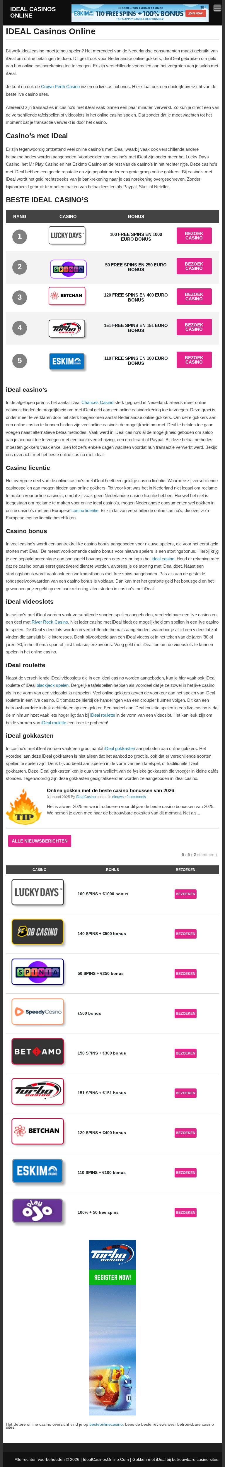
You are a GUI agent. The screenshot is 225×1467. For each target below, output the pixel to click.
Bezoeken (185, 894)
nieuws (118, 797)
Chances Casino (97, 402)
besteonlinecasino (106, 1424)
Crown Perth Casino (60, 86)
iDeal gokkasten (119, 748)
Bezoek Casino (194, 235)
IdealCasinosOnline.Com (106, 1459)
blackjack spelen (53, 685)
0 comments (136, 797)
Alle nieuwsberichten (40, 840)
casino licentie (84, 510)
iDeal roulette (102, 715)
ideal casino (163, 558)
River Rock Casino (50, 621)
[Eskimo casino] (140, 21)
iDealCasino (86, 797)
